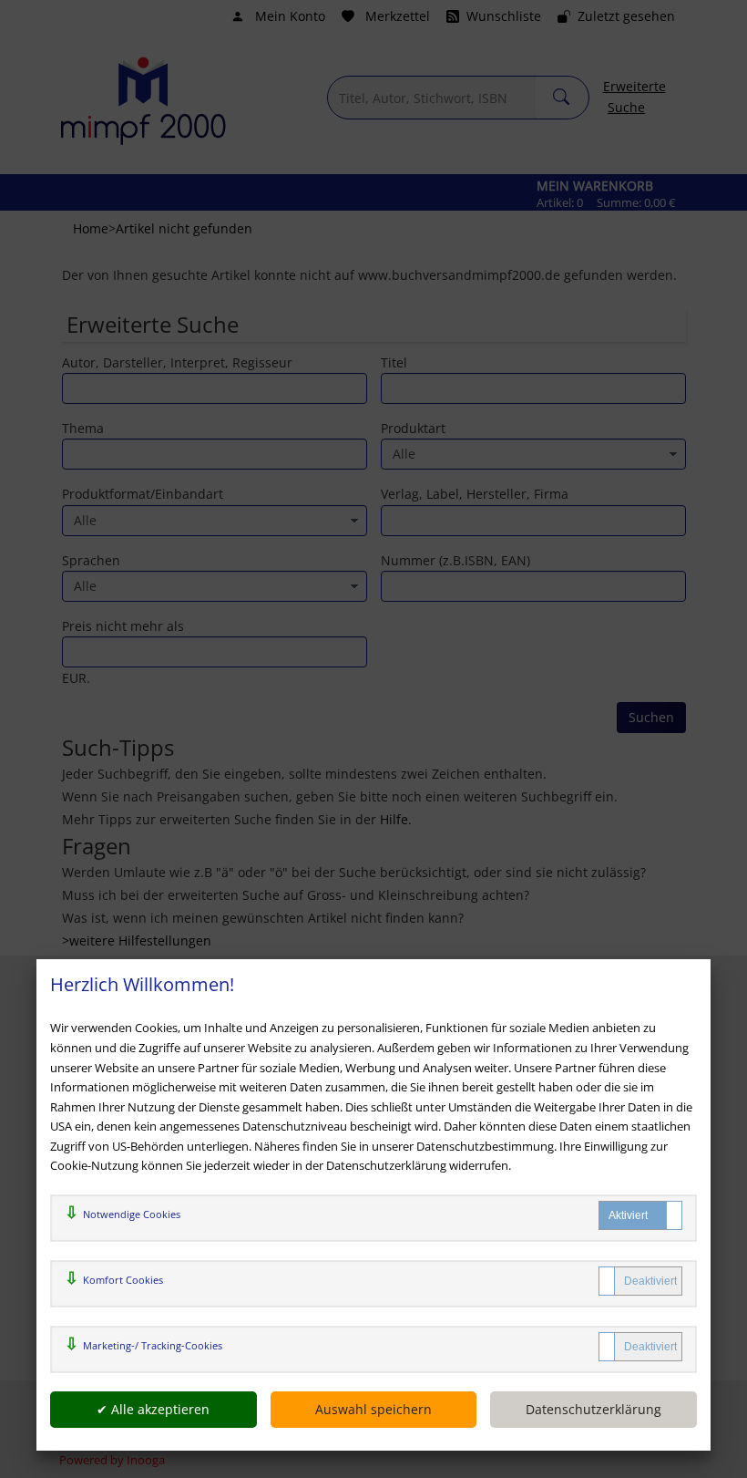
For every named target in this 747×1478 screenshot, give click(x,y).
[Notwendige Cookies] (640, 1215)
